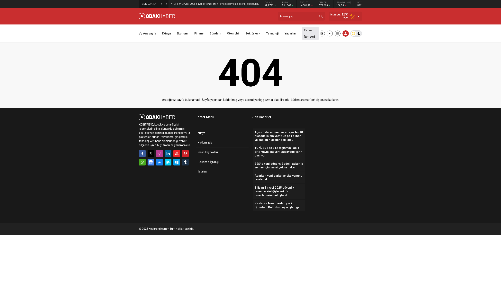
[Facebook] (142, 153)
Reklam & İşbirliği (208, 162)
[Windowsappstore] (176, 162)
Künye (201, 133)
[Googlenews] (151, 162)
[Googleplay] (168, 162)
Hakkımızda (205, 142)
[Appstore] (159, 162)
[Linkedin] (168, 153)
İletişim (202, 171)
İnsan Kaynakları (208, 152)
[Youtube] (176, 153)
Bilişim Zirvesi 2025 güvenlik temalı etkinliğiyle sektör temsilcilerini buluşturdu (216, 3)
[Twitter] (151, 153)
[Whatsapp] (142, 162)
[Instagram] (159, 153)
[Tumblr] (185, 162)
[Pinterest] (185, 153)
